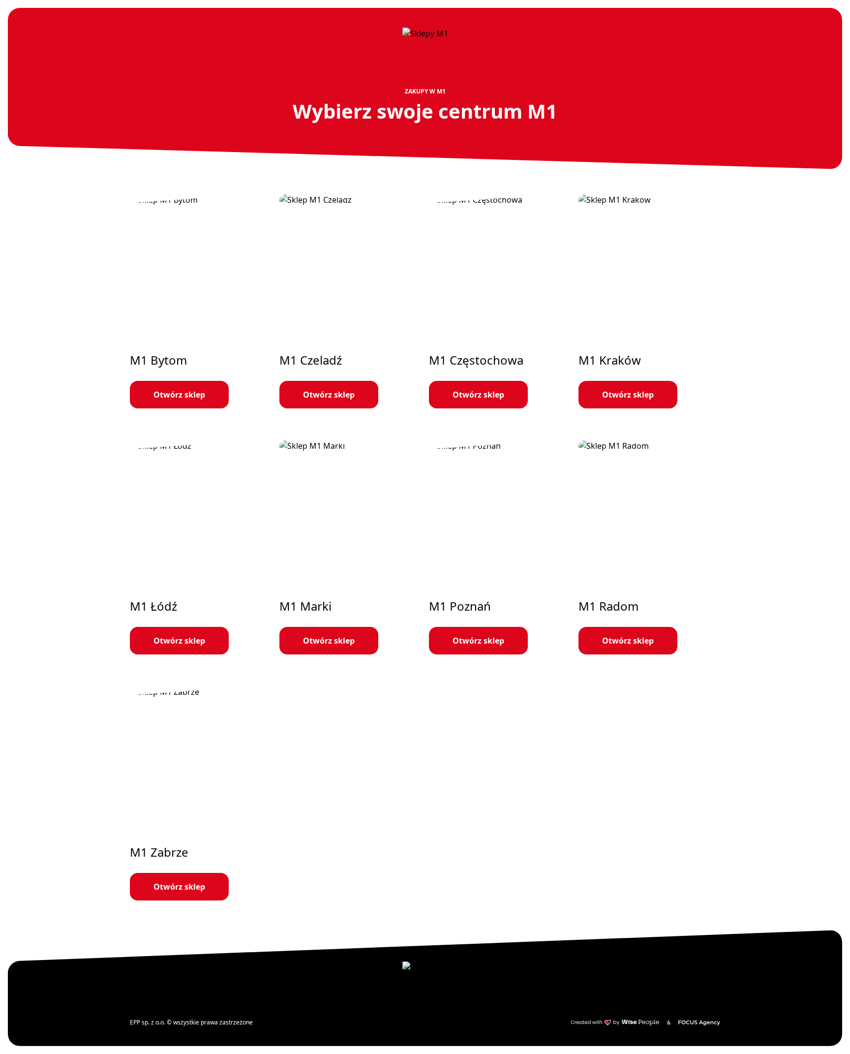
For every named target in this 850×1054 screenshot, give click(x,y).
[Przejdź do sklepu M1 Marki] (350, 547)
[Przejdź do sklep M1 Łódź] (201, 547)
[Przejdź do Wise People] (615, 1022)
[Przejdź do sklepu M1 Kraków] (649, 301)
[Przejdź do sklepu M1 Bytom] (201, 301)
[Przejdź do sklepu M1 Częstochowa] (500, 301)
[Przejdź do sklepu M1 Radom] (649, 547)
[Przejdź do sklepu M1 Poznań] (500, 547)
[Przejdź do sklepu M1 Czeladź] (350, 301)
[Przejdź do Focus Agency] (699, 1022)
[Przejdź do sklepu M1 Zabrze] (201, 793)
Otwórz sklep (179, 394)
